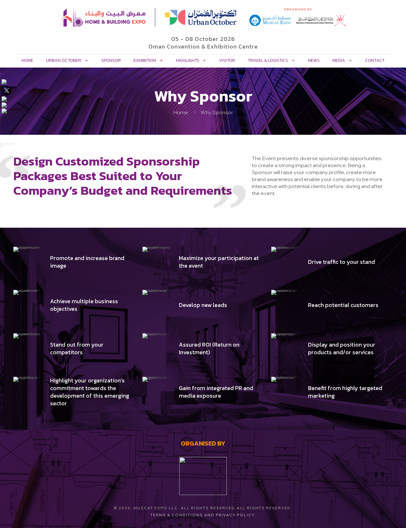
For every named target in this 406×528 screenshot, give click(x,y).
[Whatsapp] (6, 111)
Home (180, 112)
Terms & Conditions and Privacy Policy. (203, 515)
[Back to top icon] (375, 515)
